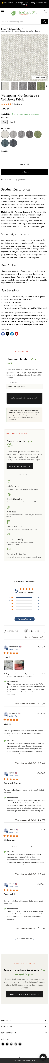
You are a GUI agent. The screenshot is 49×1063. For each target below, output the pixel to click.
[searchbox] (14, 631)
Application (12, 382)
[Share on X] (7, 334)
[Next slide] (46, 86)
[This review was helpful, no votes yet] (38, 703)
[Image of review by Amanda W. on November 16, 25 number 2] (19, 665)
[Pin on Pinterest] (16, 334)
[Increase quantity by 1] (22, 156)
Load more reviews (24, 938)
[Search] (44, 21)
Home (3, 29)
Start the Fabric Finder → (24, 994)
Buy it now (24, 172)
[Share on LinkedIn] (12, 334)
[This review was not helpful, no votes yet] (43, 703)
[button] (24, 1060)
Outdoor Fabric (15, 29)
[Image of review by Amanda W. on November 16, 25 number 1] (8, 665)
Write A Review (24, 619)
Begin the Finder (17, 466)
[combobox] (35, 637)
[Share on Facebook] (3, 334)
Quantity (4, 151)
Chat (43, 1057)
